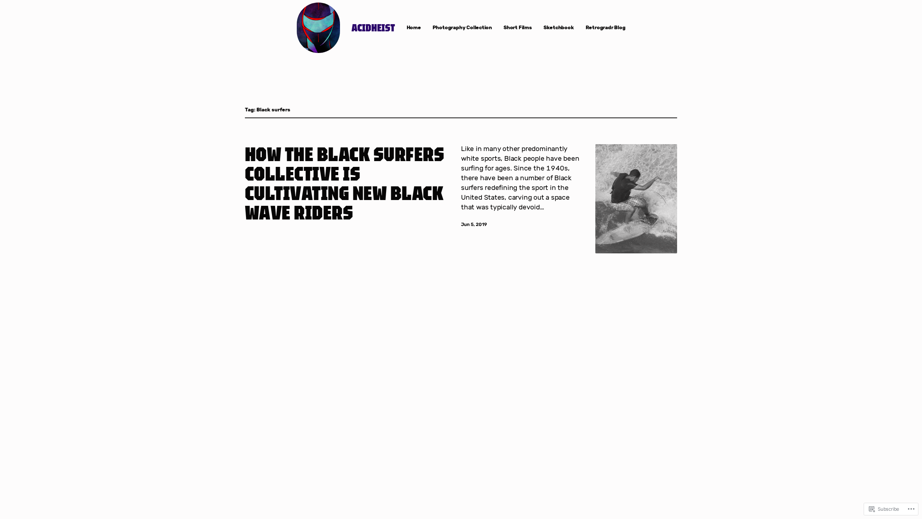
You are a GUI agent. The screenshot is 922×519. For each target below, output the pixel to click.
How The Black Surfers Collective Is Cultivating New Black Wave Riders (344, 183)
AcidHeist (373, 27)
